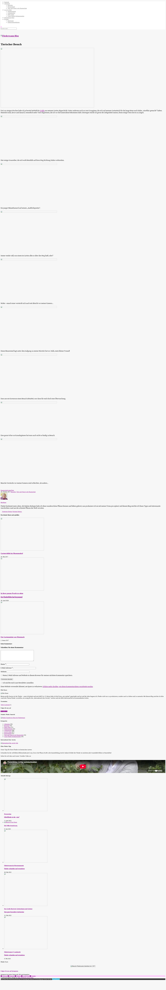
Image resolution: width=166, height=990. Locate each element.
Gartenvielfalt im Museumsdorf (12, 553)
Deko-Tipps (11, 14)
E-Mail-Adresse (7, 668)
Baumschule (4, 490)
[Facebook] (1, 25)
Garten (9, 490)
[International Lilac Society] (9, 743)
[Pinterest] (3, 25)
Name (3, 664)
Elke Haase (3, 502)
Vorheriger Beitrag (7, 511)
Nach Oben (30, 977)
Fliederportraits (12, 11)
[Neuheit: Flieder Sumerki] (13, 717)
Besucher (10, 5)
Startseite (6, 2)
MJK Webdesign (22, 977)
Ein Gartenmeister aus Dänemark (13, 637)
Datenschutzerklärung (14, 22)
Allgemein (7, 3)
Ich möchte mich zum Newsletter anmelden (18, 683)
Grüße (42, 111)
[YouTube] (6, 25)
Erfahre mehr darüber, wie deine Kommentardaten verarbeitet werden (68, 687)
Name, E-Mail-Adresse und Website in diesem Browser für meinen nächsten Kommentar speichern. (37, 675)
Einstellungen (56, 979)
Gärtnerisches (11, 13)
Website (3, 672)
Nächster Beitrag (17, 511)
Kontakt (6, 19)
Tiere (12, 490)
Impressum (11, 21)
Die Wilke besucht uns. (11, 825)
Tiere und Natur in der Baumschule (17, 8)
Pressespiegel (11, 7)
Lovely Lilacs (8, 10)
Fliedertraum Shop (9, 17)
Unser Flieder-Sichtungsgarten (16, 16)
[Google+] (5, 25)
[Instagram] (2, 25)
